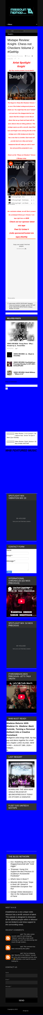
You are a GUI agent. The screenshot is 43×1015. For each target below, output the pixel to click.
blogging (30, 303)
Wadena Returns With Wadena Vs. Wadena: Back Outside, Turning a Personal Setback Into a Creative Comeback (20, 729)
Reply (28, 56)
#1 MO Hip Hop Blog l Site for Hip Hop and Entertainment (21, 1010)
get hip (28, 305)
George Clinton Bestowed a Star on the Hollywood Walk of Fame (21, 894)
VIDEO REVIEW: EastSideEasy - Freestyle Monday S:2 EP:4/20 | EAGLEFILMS (25, 364)
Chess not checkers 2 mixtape (17, 305)
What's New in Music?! (19, 879)
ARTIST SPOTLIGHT (21, 303)
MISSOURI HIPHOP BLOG (20, 307)
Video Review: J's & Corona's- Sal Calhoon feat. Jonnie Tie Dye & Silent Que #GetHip (21, 435)
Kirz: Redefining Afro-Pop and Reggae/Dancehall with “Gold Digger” (22, 864)
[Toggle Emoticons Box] (7, 389)
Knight (11, 307)
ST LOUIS (16, 308)
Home (9, 31)
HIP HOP (32, 305)
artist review (18, 31)
